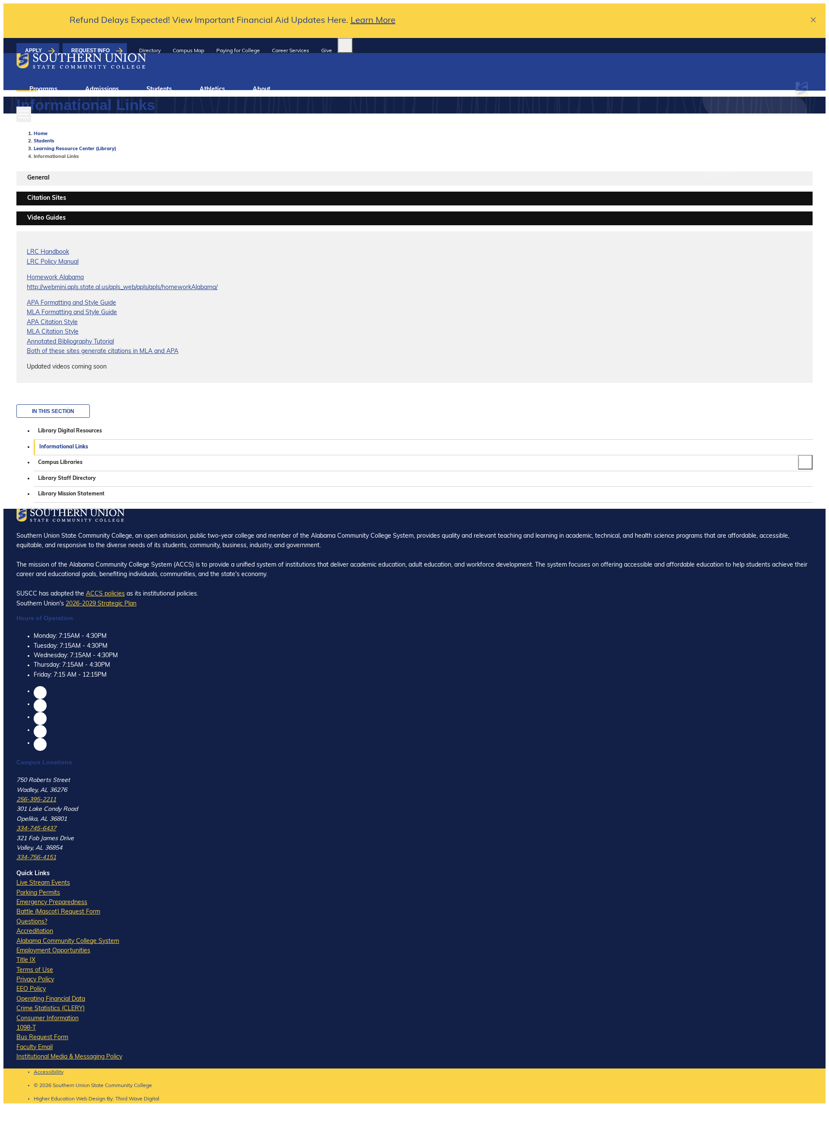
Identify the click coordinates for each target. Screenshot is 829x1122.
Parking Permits (38, 893)
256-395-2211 (36, 800)
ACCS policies (105, 594)
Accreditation (34, 931)
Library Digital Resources (70, 431)
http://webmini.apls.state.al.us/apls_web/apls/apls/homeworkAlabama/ (122, 287)
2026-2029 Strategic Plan (101, 604)
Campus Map (188, 51)
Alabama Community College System (67, 941)
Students (159, 89)
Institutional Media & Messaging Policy (69, 1057)
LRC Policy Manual (53, 262)
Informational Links (63, 447)
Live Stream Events (43, 883)
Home (40, 134)
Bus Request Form (42, 1037)
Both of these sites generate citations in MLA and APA (102, 351)
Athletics (212, 89)
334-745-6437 (36, 829)
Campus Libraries (60, 462)
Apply (33, 50)
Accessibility (48, 1072)
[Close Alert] (813, 21)
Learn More (373, 20)
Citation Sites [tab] (46, 198)
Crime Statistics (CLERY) (50, 1008)
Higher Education (54, 1099)
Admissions (102, 89)
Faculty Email (34, 1047)
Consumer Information (47, 1018)
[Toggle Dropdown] (805, 462)
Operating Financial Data (50, 999)
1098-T (26, 1028)
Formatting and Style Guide (77, 303)
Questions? (31, 922)
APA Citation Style (52, 322)
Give (326, 51)
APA (33, 303)
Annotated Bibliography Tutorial (70, 342)
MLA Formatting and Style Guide (72, 312)
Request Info (90, 50)
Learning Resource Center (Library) (75, 149)
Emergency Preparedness (51, 902)
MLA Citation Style (53, 332)
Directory (150, 51)
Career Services (290, 51)
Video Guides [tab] (46, 218)
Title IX (25, 960)
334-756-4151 (36, 857)
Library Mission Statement (71, 494)
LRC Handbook (48, 252)
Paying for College (238, 51)
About (261, 89)
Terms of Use (34, 970)
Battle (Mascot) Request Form (58, 912)
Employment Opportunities (53, 951)
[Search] (345, 45)
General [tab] (38, 178)
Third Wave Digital (137, 1099)
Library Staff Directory (67, 478)
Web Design (90, 1099)
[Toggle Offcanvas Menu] (23, 114)
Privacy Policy (35, 980)
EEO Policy (31, 989)
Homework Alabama (55, 277)
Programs (43, 89)
